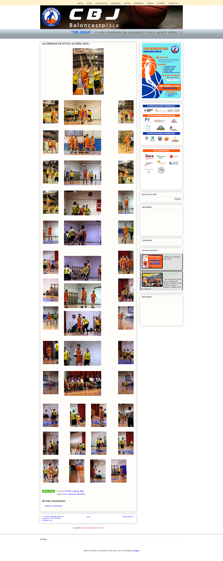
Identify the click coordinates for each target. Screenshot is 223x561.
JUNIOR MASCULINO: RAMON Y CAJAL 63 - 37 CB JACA (172, 275)
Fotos (64, 494)
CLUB (89, 3)
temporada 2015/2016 (76, 494)
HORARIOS (138, 3)
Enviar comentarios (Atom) (93, 528)
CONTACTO (173, 3)
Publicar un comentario (53, 506)
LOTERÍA (161, 3)
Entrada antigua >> (128, 516)
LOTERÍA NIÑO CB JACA (172, 255)
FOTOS (127, 3)
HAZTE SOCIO (101, 3)
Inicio (88, 517)
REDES (150, 3)
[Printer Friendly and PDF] (48, 492)
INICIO (80, 3)
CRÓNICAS (115, 3)
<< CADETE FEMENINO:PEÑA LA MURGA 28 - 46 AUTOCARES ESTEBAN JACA (52, 518)
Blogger (136, 551)
